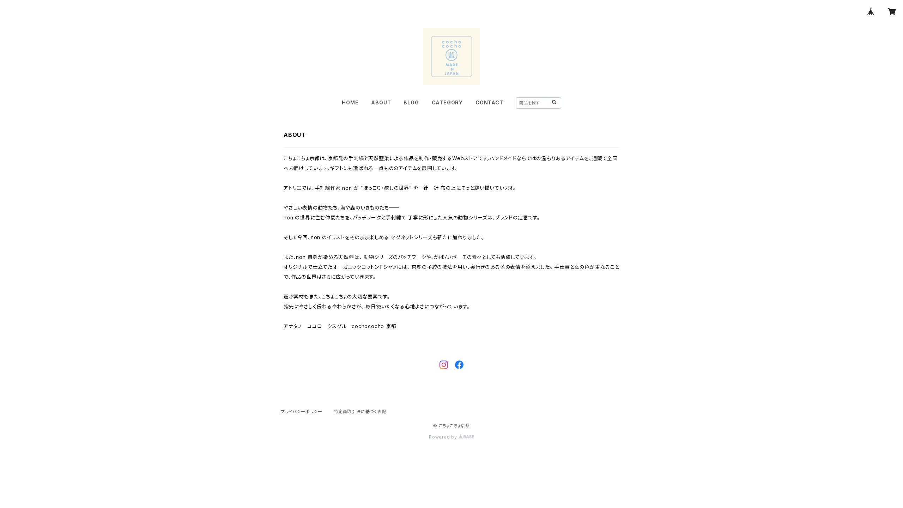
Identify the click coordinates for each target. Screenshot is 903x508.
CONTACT (489, 102)
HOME (350, 102)
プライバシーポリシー (301, 411)
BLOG (411, 102)
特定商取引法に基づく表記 (360, 411)
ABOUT (381, 102)
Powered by (444, 437)
